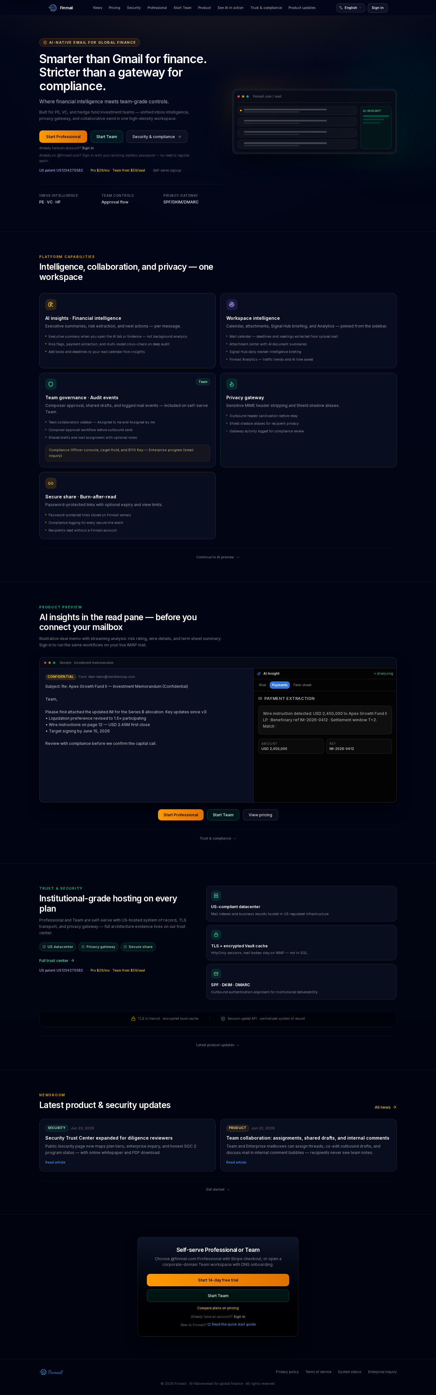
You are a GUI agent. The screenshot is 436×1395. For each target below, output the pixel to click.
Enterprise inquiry (382, 1372)
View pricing (260, 814)
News (97, 8)
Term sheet (302, 685)
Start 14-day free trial (218, 1280)
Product (204, 8)
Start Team (183, 8)
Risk (262, 685)
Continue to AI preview (215, 557)
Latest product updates (215, 1045)
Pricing (114, 8)
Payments (280, 685)
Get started (215, 1189)
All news (383, 1107)
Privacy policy (287, 1372)
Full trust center (54, 960)
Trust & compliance (266, 8)
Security (134, 8)
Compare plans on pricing (218, 1308)
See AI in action (231, 8)
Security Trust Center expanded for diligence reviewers (109, 1138)
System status (349, 1372)
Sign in (378, 8)
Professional (157, 8)
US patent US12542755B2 (61, 170)
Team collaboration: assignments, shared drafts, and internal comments (307, 1138)
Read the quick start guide (234, 1324)
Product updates (302, 8)
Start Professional (63, 136)
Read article (55, 1162)
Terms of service (318, 1372)
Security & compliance (153, 136)
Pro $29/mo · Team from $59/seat (118, 170)
